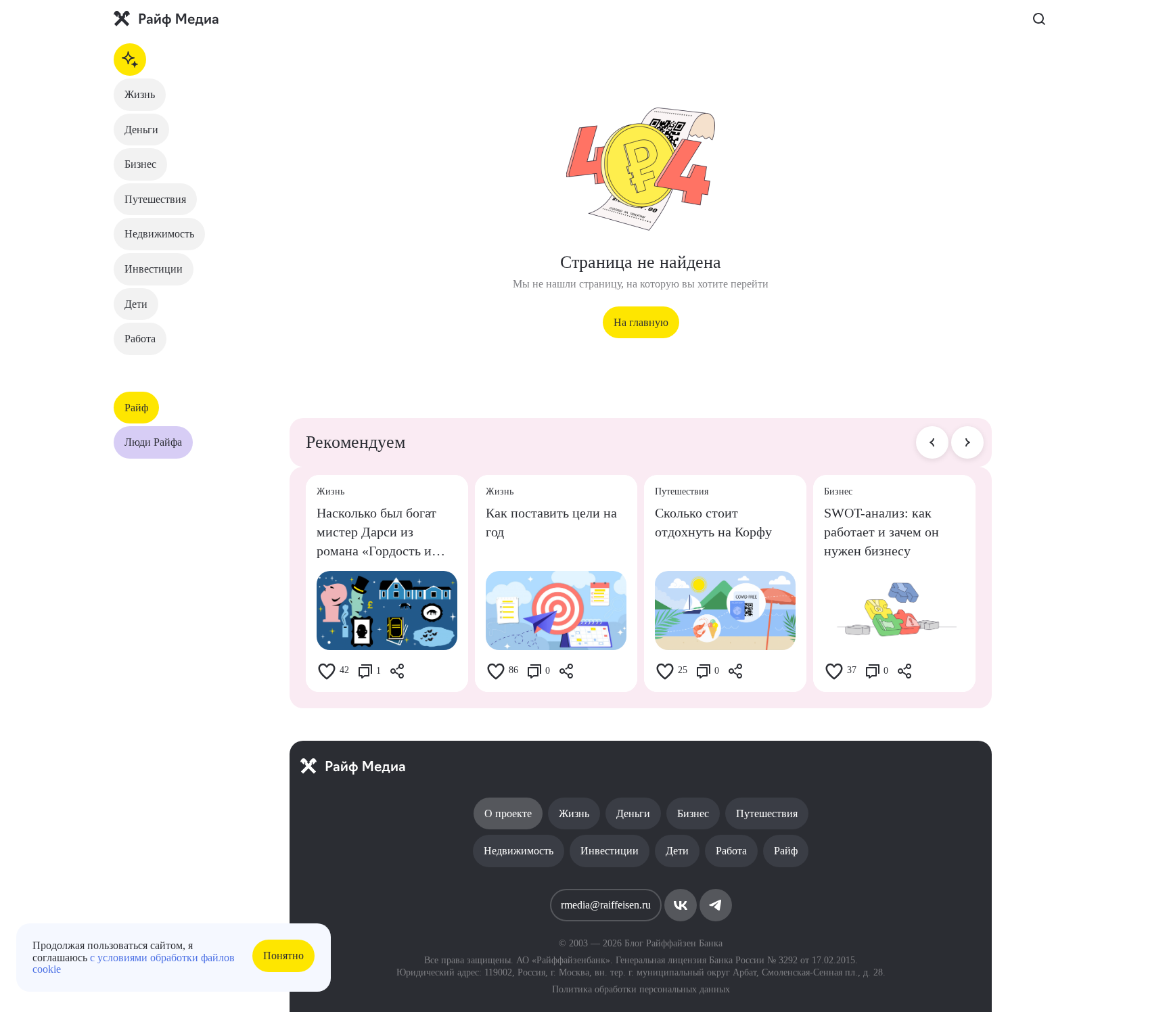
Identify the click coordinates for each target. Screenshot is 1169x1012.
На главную (641, 322)
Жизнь (139, 94)
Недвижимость (159, 233)
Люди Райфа (153, 442)
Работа (140, 338)
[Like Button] (327, 671)
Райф (136, 407)
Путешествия (155, 199)
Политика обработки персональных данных (641, 989)
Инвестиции (153, 269)
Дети (135, 304)
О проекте (508, 813)
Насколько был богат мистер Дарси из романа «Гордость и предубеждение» (376, 532)
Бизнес (140, 164)
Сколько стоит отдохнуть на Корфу (713, 522)
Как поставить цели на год (551, 522)
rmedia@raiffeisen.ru (606, 905)
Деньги (141, 129)
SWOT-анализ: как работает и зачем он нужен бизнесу (881, 531)
